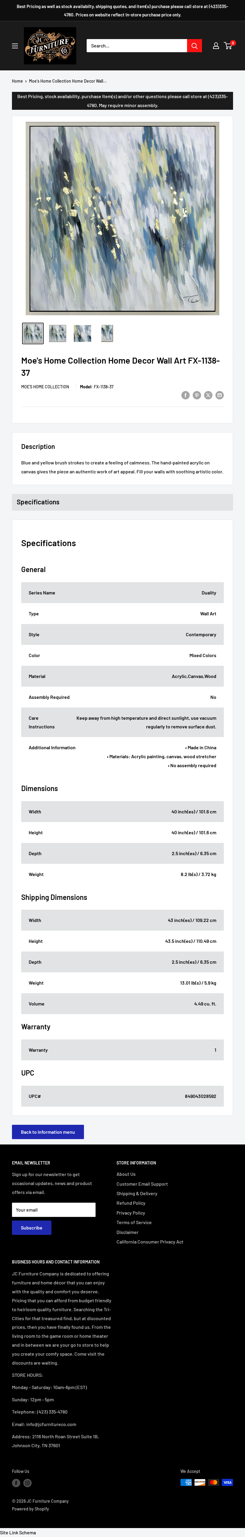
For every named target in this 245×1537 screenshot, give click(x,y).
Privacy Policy (131, 1212)
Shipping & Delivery (137, 1193)
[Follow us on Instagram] (27, 1483)
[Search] (194, 45)
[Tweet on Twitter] (208, 394)
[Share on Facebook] (185, 394)
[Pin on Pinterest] (197, 394)
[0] (228, 45)
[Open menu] (15, 46)
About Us (126, 1174)
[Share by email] (219, 394)
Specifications (38, 502)
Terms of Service (134, 1222)
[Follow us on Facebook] (16, 1483)
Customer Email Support (142, 1184)
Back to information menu (48, 1132)
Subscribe (31, 1227)
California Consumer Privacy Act (150, 1241)
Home (17, 81)
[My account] (216, 45)
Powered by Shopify (30, 1508)
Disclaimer (128, 1232)
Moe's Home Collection (45, 386)
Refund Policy (131, 1203)
